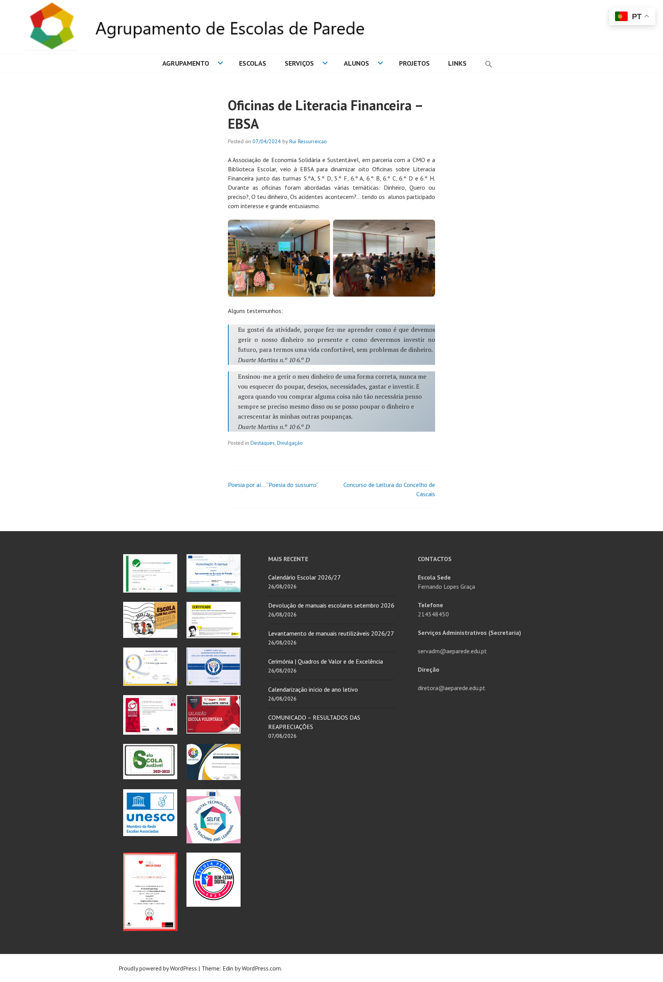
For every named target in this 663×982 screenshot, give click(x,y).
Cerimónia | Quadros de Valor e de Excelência (325, 661)
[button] (489, 63)
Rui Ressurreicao (308, 141)
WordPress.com (261, 968)
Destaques (263, 442)
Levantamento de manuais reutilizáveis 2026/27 (331, 633)
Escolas (252, 63)
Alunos (356, 63)
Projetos (414, 63)
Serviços (299, 63)
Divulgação (290, 442)
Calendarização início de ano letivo (313, 689)
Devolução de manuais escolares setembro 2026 (331, 605)
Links (457, 63)
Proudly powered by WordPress (158, 968)
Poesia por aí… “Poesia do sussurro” (273, 485)
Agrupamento (185, 63)
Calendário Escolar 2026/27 (304, 577)
